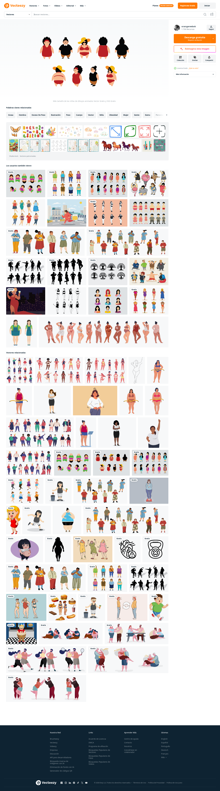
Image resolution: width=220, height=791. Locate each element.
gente (136, 115)
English (164, 739)
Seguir (211, 29)
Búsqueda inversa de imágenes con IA (59, 762)
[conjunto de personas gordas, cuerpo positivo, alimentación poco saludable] (100, 491)
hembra (22, 115)
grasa (10, 115)
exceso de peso (38, 115)
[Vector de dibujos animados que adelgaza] (148, 213)
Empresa (54, 750)
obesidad (113, 115)
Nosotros (128, 746)
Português (165, 746)
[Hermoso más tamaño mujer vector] (25, 301)
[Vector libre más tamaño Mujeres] (148, 183)
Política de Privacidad (156, 783)
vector (91, 115)
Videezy (53, 746)
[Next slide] (164, 115)
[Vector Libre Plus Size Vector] (107, 213)
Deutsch (164, 750)
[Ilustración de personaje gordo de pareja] (71, 633)
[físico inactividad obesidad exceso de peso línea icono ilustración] (155, 549)
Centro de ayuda (131, 739)
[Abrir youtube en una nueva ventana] (86, 783)
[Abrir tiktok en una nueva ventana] (78, 783)
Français (164, 753)
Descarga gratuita (194, 38)
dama (147, 115)
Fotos (45, 5)
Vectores (33, 5)
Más (82, 5)
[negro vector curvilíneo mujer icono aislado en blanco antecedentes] (58, 549)
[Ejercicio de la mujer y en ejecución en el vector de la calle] (66, 213)
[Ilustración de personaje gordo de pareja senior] (128, 659)
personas (160, 115)
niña (102, 115)
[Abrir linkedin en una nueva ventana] (70, 783)
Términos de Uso (139, 783)
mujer (125, 115)
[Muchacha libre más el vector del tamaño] (148, 301)
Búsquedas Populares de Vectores (99, 751)
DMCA (91, 742)
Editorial (70, 5)
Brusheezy (54, 739)
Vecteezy (53, 742)
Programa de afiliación (98, 746)
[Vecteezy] (14, 5)
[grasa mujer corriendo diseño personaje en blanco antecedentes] (36, 520)
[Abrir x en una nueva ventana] (82, 783)
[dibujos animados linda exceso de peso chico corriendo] (158, 607)
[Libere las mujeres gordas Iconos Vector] (25, 213)
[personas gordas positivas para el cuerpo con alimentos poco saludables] (127, 242)
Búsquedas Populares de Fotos (99, 757)
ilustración (55, 115)
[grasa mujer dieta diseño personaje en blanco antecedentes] (58, 491)
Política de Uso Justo (174, 783)
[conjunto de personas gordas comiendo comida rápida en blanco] (45, 242)
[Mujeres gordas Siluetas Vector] (66, 271)
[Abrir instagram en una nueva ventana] (66, 783)
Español (164, 742)
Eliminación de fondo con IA (62, 767)
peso (68, 115)
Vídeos (57, 5)
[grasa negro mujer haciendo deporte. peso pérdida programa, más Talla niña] (153, 432)
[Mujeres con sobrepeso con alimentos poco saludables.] (62, 607)
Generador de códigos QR (61, 771)
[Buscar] (205, 14)
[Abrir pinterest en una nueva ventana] (74, 783)
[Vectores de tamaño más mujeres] (66, 301)
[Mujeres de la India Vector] (107, 301)
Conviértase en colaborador (130, 751)
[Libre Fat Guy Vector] (148, 271)
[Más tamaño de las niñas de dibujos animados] (25, 183)
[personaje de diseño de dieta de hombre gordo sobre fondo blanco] (91, 607)
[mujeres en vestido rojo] (13, 520)
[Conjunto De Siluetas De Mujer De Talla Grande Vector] (25, 271)
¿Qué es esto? (193, 68)
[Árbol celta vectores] (107, 271)
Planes (155, 5)
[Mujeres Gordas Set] (66, 183)
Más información (182, 74)
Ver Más (159, 145)
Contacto (128, 742)
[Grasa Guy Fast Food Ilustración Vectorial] (21, 633)
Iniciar (207, 5)
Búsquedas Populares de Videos (99, 763)
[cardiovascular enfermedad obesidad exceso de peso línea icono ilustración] (127, 549)
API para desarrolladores (60, 757)
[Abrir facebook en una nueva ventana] (62, 783)
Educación (54, 753)
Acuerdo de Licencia (97, 739)
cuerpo (79, 115)
